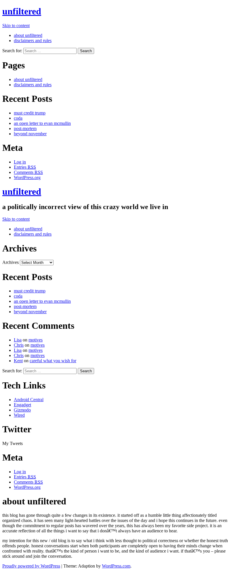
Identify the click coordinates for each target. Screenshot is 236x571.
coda (18, 118)
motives (35, 339)
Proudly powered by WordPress (31, 566)
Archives (10, 262)
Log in (20, 161)
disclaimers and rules (33, 40)
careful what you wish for (53, 360)
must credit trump (29, 112)
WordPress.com (116, 566)
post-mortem (25, 128)
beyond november (30, 133)
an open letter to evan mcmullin (42, 123)
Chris (19, 345)
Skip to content (16, 25)
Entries (25, 167)
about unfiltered (28, 35)
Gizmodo (22, 409)
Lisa (18, 339)
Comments (28, 172)
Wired (19, 415)
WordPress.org (27, 177)
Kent (18, 360)
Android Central (28, 399)
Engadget (22, 404)
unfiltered (21, 11)
